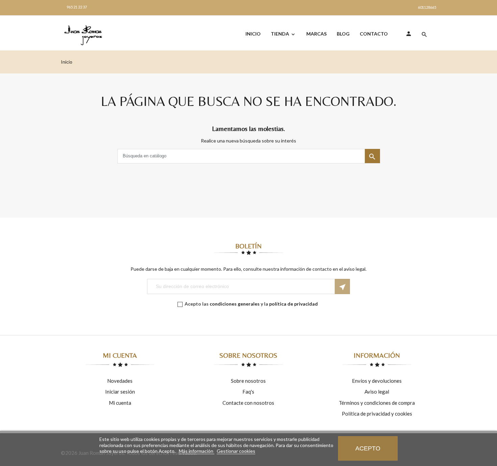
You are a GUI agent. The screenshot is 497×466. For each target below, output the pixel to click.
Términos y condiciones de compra (377, 403)
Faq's (248, 392)
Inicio (253, 34)
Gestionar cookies (236, 451)
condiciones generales (235, 304)
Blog (343, 34)
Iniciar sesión (120, 392)
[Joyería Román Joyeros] (88, 35)
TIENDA (283, 34)
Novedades (120, 381)
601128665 (427, 7)
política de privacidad (293, 304)
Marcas (316, 34)
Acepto (367, 448)
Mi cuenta (120, 403)
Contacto (374, 34)
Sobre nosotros (248, 381)
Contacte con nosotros (248, 403)
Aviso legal (376, 392)
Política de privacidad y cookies (377, 413)
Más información (196, 451)
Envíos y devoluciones (377, 381)
